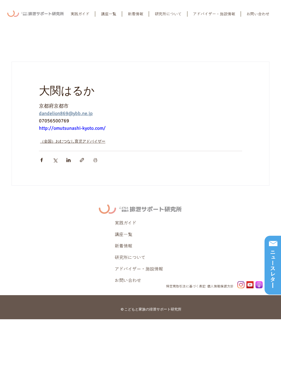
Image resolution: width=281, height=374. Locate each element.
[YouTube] (250, 284)
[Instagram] (241, 284)
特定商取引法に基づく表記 (186, 286)
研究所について (130, 257)
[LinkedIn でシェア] (68, 160)
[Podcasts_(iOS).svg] (259, 284)
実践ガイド (125, 223)
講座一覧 (123, 234)
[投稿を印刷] (95, 160)
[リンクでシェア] (82, 160)
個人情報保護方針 (220, 286)
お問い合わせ (128, 280)
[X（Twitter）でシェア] (55, 160)
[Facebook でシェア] (41, 160)
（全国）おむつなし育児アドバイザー (72, 141)
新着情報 (123, 246)
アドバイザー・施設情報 (139, 269)
